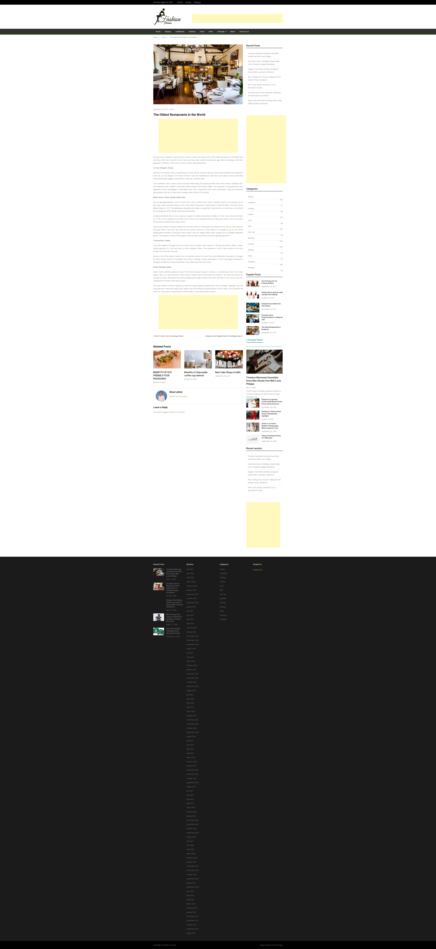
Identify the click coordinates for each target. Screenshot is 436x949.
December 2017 (192, 916)
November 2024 (192, 640)
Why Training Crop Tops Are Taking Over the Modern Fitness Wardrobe (264, 78)
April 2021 (190, 803)
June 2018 (190, 891)
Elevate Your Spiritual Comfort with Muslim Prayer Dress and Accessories (272, 402)
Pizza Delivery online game (231, 227)
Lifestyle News (254, 340)
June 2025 (190, 615)
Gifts (211, 31)
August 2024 (191, 649)
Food (202, 31)
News (232, 31)
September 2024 (193, 644)
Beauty (168, 31)
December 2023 (192, 674)
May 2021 (190, 799)
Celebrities (180, 31)
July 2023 (190, 695)
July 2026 (190, 569)
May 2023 (190, 703)
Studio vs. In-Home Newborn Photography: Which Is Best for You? (270, 426)
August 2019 (191, 883)
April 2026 (190, 577)
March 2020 (191, 853)
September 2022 (193, 732)
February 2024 (192, 665)
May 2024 (190, 657)
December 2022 (192, 720)
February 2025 (192, 628)
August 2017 (191, 933)
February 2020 (192, 858)
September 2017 (193, 929)
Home (158, 31)
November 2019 (192, 870)
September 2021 (193, 782)
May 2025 (190, 619)
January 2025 (191, 632)
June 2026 (190, 573)
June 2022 (190, 745)
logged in (166, 412)
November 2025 (192, 594)
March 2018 (191, 904)
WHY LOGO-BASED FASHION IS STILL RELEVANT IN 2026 (262, 86)
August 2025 (191, 607)
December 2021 (192, 770)
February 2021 (192, 812)
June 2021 (190, 795)
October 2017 (192, 925)
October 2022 (192, 728)
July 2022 (190, 741)
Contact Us (244, 31)
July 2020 (190, 841)
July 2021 (190, 791)
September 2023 (193, 686)
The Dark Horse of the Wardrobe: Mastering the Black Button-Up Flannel (264, 94)
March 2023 (191, 711)
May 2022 (190, 749)
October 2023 (192, 682)
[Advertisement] (237, 18)
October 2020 (192, 828)
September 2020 (193, 833)
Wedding (251, 267)
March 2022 (191, 757)
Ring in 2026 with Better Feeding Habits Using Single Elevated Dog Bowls (229, 375)
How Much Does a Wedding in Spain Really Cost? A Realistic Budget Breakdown (263, 62)
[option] (167, 365)
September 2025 (193, 602)
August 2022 (191, 736)
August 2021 (191, 787)
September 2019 (193, 879)
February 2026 (192, 586)
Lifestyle (188, 2)
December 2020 (192, 820)
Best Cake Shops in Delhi (197, 372)
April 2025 (190, 623)
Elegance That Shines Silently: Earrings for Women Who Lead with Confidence (263, 70)
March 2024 (191, 661)
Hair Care (251, 232)
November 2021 (192, 774)
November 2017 (192, 920)
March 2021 (191, 807)
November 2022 (192, 724)
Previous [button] (155, 367)
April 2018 (190, 900)
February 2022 (192, 762)
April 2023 (190, 707)
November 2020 (192, 824)
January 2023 (191, 715)
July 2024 (190, 653)
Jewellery (251, 238)
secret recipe (229, 278)
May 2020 (190, 849)
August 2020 (191, 837)
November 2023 (192, 678)
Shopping (197, 2)
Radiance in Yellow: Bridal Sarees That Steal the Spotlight (271, 414)
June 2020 (190, 845)
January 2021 (191, 816)
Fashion (180, 2)
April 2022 (190, 753)
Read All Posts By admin (178, 396)
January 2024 (191, 669)
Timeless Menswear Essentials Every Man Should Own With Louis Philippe (263, 54)
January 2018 (191, 912)
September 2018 (193, 887)
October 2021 (192, 778)
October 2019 (192, 874)
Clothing (251, 208)
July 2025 (190, 611)
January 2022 (191, 766)
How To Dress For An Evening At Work (169, 336)
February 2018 (192, 908)
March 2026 (191, 582)
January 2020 (191, 862)
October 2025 (192, 598)
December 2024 (192, 636)
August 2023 (191, 690)
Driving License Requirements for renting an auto (223, 336)
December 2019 (192, 866)
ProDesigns (278, 945)
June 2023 (190, 699)
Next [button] (241, 367)
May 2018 (190, 895)
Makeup (251, 250)
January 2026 (191, 590)
